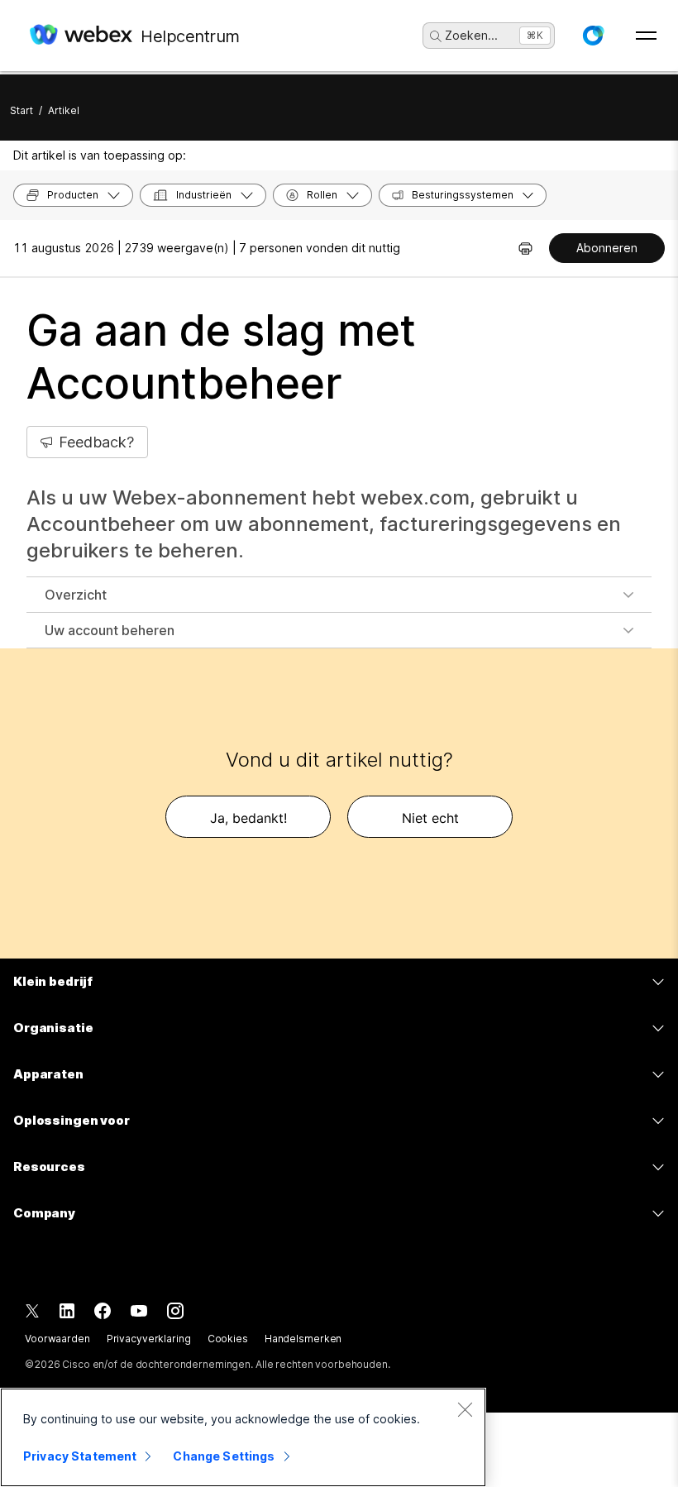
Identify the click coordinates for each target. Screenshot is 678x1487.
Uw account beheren (109, 630)
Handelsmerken (303, 1338)
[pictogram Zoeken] (436, 36)
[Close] (464, 1409)
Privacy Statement (79, 1456)
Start (21, 110)
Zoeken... (471, 35)
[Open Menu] (646, 35)
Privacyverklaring (149, 1338)
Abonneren (606, 248)
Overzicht (76, 594)
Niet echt (430, 818)
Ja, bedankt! (248, 818)
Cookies (228, 1338)
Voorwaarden (57, 1338)
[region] (243, 1437)
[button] (592, 35)
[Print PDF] (525, 248)
